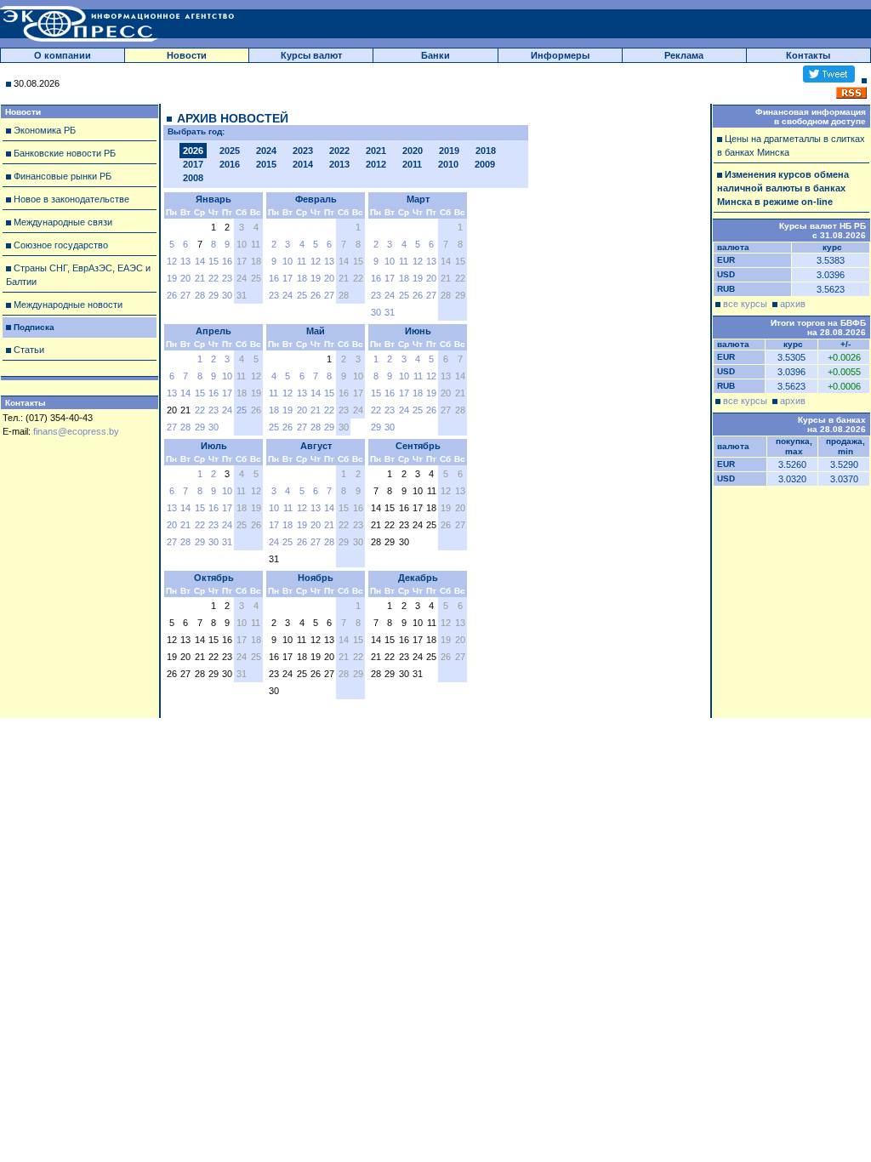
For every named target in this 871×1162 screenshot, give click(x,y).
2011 (412, 164)
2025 (229, 150)
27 (185, 295)
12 (172, 261)
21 (200, 278)
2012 (376, 164)
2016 (229, 164)
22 (213, 278)
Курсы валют (311, 55)
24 (287, 295)
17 (287, 278)
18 (302, 278)
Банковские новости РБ (65, 153)
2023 (303, 150)
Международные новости (68, 304)
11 (301, 261)
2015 (266, 164)
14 (200, 261)
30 (227, 295)
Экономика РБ (45, 130)
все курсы (745, 304)
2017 (193, 164)
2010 (448, 164)
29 (213, 295)
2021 (376, 150)
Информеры (560, 55)
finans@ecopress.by (76, 431)
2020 (412, 150)
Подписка (34, 327)
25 (302, 295)
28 (200, 295)
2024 (266, 150)
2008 (193, 178)
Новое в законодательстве (71, 199)
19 (172, 278)
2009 (485, 164)
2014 (303, 164)
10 (287, 261)
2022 (339, 150)
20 (185, 278)
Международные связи (63, 222)
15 (213, 261)
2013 (339, 164)
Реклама (683, 55)
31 (389, 312)
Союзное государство (61, 245)
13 (185, 261)
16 (227, 261)
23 (227, 278)
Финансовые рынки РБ (62, 176)
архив (793, 304)
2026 (193, 150)
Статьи (29, 350)
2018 (485, 150)
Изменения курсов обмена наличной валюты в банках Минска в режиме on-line (783, 188)
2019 (449, 150)
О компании (62, 55)
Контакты (808, 55)
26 (172, 295)
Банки (435, 55)
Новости (187, 55)
